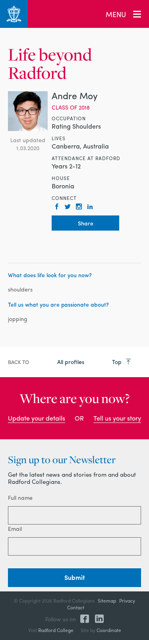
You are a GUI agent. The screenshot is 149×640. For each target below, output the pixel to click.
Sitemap (107, 600)
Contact (75, 607)
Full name (20, 497)
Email (15, 528)
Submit (74, 577)
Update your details (36, 418)
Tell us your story (117, 418)
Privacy (127, 600)
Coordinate (109, 630)
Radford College (56, 630)
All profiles (70, 362)
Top (117, 362)
